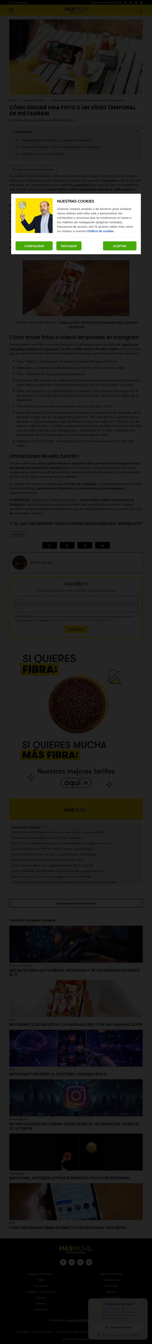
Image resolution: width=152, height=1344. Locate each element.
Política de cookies (100, 231)
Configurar (34, 246)
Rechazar (69, 246)
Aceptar (119, 246)
